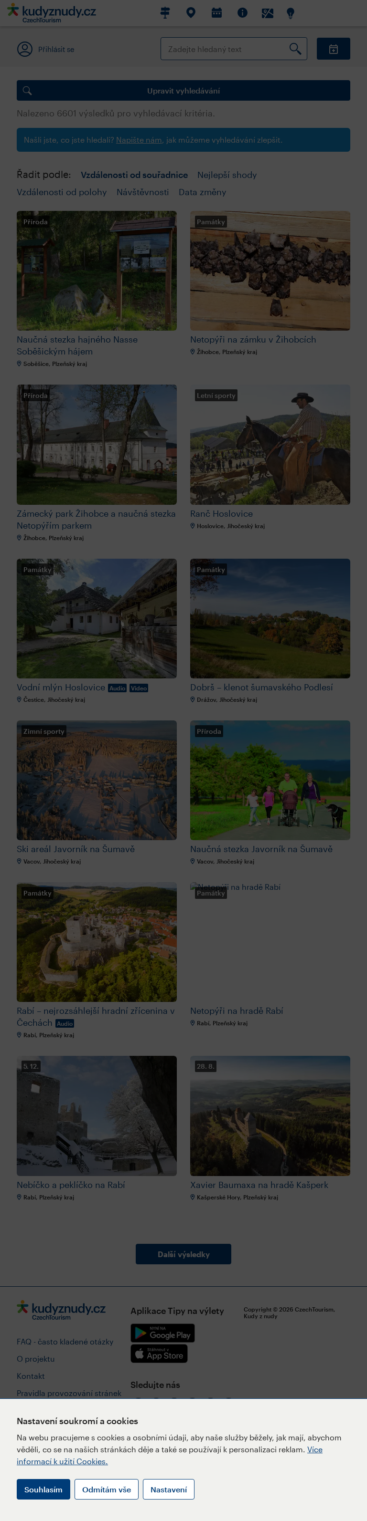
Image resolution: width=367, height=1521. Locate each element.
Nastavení (169, 1489)
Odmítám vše (106, 1489)
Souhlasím (43, 1489)
